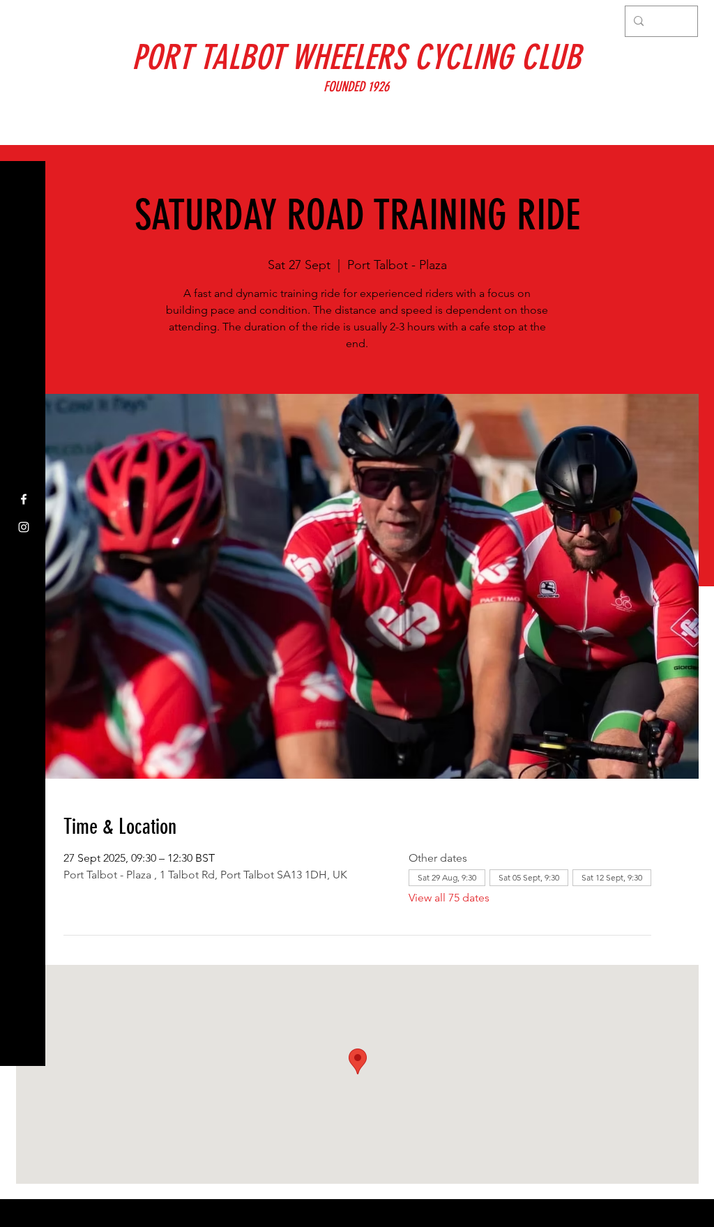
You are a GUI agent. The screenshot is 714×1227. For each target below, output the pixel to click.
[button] (24, 20)
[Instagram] (24, 527)
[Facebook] (24, 499)
